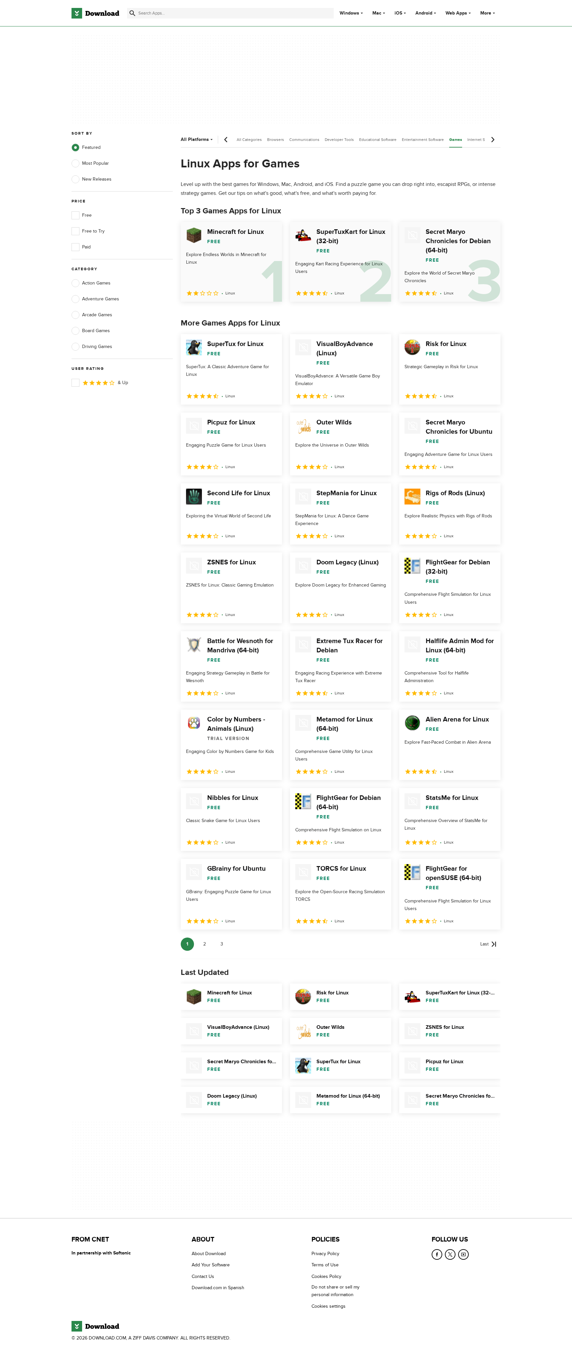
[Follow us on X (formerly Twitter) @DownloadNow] (450, 1254)
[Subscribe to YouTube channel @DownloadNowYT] (463, 1254)
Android (423, 13)
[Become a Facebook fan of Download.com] (437, 1254)
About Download (209, 1253)
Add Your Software (211, 1265)
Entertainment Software (423, 139)
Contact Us (203, 1276)
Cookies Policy (326, 1276)
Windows (349, 13)
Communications (304, 139)
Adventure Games (100, 299)
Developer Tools (339, 139)
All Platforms (195, 139)
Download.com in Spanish (218, 1288)
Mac (376, 13)
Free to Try (93, 231)
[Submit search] (132, 13)
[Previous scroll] (226, 140)
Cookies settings (328, 1306)
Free (87, 215)
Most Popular (95, 163)
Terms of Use (325, 1265)
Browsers (275, 139)
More (485, 13)
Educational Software (378, 139)
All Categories (249, 139)
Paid (86, 247)
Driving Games (97, 346)
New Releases (97, 179)
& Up (123, 382)
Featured (91, 147)
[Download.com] (95, 13)
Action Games (96, 283)
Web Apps (456, 13)
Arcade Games (97, 315)
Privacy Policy (325, 1253)
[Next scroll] (493, 140)
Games (455, 139)
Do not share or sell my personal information (335, 1290)
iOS (398, 13)
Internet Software (482, 139)
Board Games (96, 330)
